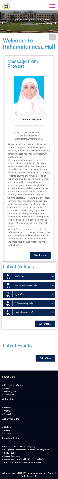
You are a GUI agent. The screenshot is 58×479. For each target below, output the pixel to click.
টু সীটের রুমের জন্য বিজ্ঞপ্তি (24, 303)
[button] (2, 23)
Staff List (8, 411)
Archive (7, 433)
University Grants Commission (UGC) (19, 446)
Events (7, 430)
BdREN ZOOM (10, 453)
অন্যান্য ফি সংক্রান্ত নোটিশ (24, 312)
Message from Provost (13, 385)
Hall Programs (10, 391)
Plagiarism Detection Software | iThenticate (22, 462)
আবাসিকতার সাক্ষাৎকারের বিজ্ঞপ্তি (26, 285)
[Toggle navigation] (52, 6)
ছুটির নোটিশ (19, 294)
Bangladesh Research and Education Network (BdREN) (27, 450)
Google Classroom (12, 456)
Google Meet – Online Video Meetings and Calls (24, 459)
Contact (7, 414)
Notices (7, 427)
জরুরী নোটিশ (19, 276)
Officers (7, 408)
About (6, 388)
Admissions (9, 394)
